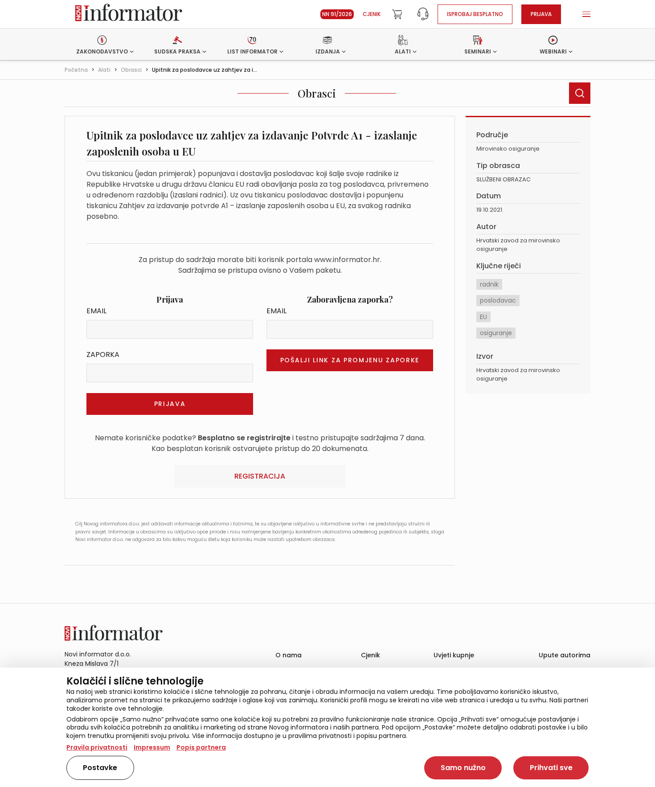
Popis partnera (201, 747)
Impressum (152, 747)
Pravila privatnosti (96, 747)
